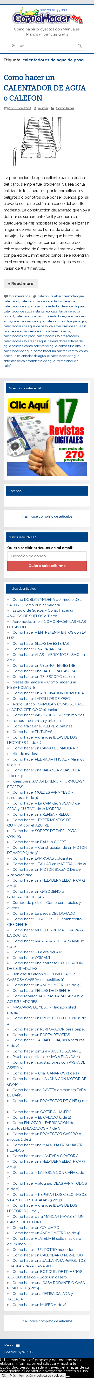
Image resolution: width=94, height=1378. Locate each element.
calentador (11, 301)
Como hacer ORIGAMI (31, 958)
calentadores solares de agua (25, 341)
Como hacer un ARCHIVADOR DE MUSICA (48, 693)
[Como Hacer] (47, 23)
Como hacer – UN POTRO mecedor (43, 1249)
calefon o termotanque (67, 296)
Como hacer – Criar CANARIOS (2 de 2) (46, 1073)
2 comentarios (19, 296)
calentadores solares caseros (58, 336)
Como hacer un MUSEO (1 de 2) (39, 1305)
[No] (68, 1376)
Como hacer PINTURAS (32, 732)
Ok (4, 1375)
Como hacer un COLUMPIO (36, 1228)
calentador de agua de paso (64, 306)
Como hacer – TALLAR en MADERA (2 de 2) (49, 864)
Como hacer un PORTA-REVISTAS (41, 1035)
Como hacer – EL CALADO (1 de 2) (42, 1117)
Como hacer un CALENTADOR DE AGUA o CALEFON (45, 87)
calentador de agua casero (23, 306)
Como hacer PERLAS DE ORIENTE (41, 990)
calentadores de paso (19, 336)
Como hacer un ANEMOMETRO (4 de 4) (46, 1233)
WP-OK (27, 1352)
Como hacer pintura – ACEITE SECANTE (47, 1051)
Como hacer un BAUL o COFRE (39, 842)
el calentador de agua (63, 356)
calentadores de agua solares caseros (42, 331)
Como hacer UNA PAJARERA (37, 649)
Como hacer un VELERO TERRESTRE (44, 665)
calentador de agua (60, 301)
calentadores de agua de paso (26, 326)
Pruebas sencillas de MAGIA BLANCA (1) (46, 1057)
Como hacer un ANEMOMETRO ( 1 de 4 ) (47, 985)
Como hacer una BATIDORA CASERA (44, 671)
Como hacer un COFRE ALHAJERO (42, 1112)
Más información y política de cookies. (37, 1375)
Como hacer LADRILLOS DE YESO (41, 698)
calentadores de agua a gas (66, 321)
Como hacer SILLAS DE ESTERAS (41, 643)
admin (43, 108)
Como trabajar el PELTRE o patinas (42, 726)
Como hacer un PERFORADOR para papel (49, 1029)
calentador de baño (30, 316)
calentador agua (33, 301)
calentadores (55, 316)
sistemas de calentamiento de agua (29, 361)
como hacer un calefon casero (56, 351)
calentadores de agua (28, 321)
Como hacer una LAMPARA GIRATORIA (46, 1156)
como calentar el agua (40, 346)
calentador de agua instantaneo (27, 311)
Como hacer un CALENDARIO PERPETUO (48, 1255)
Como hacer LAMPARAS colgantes (42, 858)
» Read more (21, 283)
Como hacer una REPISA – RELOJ (41, 814)
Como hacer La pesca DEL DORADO (44, 913)
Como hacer (65, 108)
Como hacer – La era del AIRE (38, 952)
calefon (43, 296)
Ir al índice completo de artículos (47, 516)
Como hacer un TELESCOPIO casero (44, 676)
